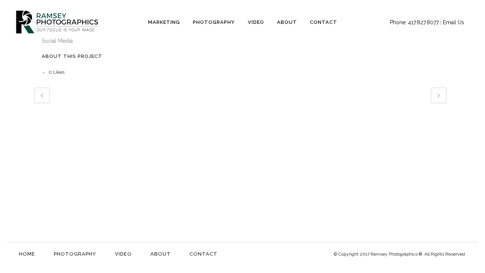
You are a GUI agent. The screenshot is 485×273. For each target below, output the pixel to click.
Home (27, 254)
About (160, 254)
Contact (203, 254)
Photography (75, 254)
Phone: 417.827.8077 (414, 22)
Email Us (453, 22)
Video (123, 254)
